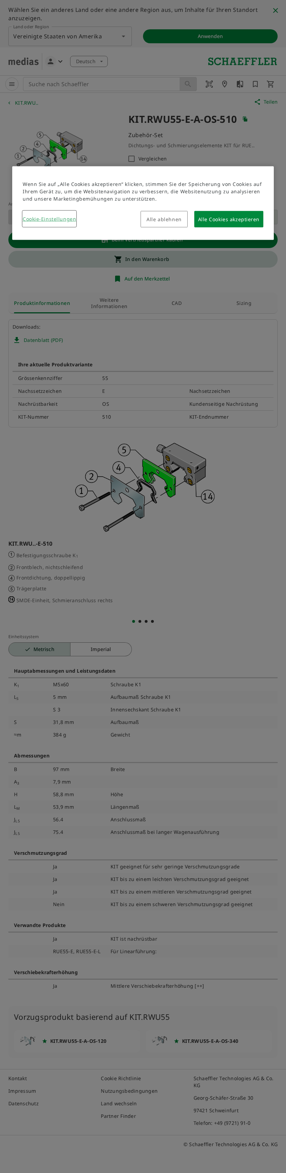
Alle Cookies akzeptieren (228, 219)
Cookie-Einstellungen (49, 219)
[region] (143, 203)
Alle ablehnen (163, 219)
